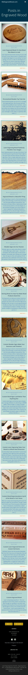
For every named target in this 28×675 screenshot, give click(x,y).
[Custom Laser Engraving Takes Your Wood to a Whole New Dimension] (14, 430)
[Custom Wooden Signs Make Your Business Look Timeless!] (14, 327)
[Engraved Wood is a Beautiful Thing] (14, 179)
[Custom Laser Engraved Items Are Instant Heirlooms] (14, 530)
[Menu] (25, 2)
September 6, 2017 (14, 145)
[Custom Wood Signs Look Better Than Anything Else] (14, 379)
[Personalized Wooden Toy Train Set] (14, 82)
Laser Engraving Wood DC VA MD (14, 46)
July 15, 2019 (14, 47)
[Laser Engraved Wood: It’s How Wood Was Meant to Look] (14, 33)
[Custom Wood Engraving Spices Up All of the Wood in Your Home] (14, 479)
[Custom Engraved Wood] (14, 580)
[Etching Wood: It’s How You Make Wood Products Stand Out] (14, 277)
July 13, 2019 (14, 96)
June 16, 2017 (14, 291)
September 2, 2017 (14, 194)
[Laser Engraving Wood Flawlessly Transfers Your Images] (14, 131)
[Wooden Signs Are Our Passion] (14, 230)
